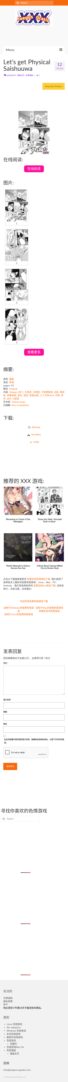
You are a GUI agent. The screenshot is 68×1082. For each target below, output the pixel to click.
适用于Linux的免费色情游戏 (18, 614)
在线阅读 (34, 169)
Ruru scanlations (20, 405)
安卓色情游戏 (13, 1034)
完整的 (13, 1043)
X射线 (16, 398)
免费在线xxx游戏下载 (44, 585)
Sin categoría (13, 1027)
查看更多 (34, 352)
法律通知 (8, 998)
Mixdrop (35, 427)
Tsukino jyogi (18, 402)
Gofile (35, 442)
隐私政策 (8, 1001)
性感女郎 (34, 395)
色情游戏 (11, 1040)
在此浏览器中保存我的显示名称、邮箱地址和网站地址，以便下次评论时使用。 (34, 741)
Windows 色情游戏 (16, 1030)
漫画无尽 (20, 75)
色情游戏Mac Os (15, 1047)
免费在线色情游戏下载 (38, 579)
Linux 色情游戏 (14, 1024)
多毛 (19, 395)
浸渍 (25, 395)
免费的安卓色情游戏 (49, 611)
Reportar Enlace (53, 86)
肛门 (21, 392)
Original (13, 388)
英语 (11, 382)
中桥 (57, 395)
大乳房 (28, 392)
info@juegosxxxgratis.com (17, 1070)
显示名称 (7, 700)
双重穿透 (11, 395)
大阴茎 (36, 392)
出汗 (9, 398)
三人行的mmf (47, 395)
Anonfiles (35, 434)
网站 (5, 724)
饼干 (5, 1004)
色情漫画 (29, 75)
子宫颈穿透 (47, 392)
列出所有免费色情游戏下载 (34, 601)
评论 (5, 663)
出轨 (56, 392)
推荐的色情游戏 (15, 1037)
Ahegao (13, 392)
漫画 (11, 379)
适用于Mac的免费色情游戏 (49, 607)
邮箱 (5, 712)
